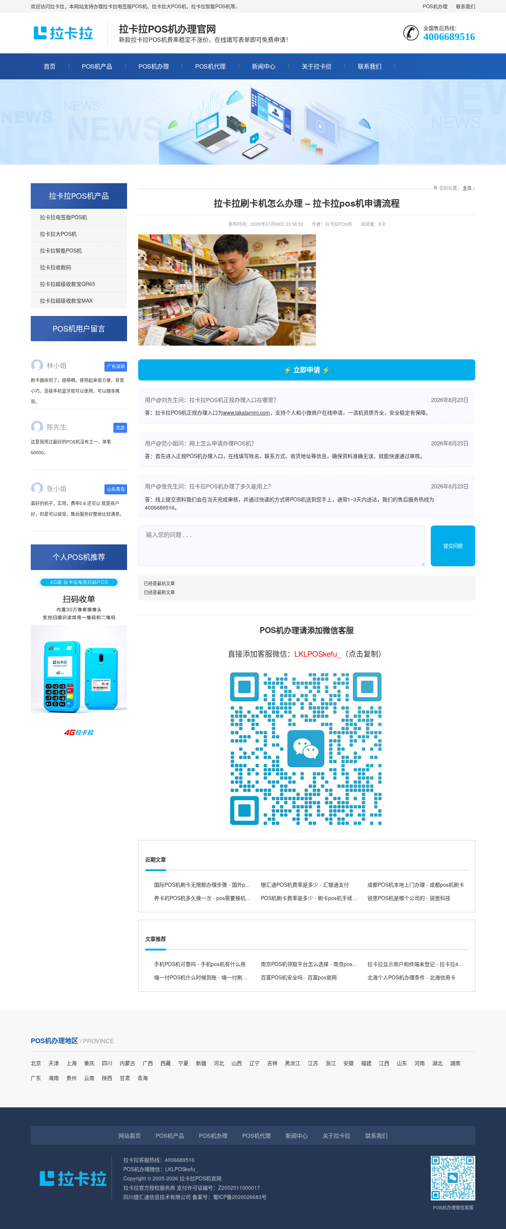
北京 (36, 1063)
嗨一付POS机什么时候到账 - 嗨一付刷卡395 (205, 977)
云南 (89, 1077)
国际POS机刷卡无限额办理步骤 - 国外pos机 (205, 884)
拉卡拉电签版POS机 (63, 217)
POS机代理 (210, 66)
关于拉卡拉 (317, 66)
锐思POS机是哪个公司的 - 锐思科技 (408, 898)
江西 (384, 1063)
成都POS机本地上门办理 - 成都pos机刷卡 (415, 884)
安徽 (348, 1063)
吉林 (272, 1063)
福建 (366, 1063)
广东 (36, 1077)
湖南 (455, 1063)
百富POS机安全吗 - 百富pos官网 (299, 977)
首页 (50, 66)
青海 (142, 1077)
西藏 (165, 1063)
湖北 (437, 1063)
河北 (219, 1063)
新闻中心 (264, 66)
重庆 (89, 1063)
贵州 (71, 1077)
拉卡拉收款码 (55, 267)
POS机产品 (97, 66)
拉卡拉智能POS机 (61, 250)
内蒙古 (127, 1063)
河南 (420, 1063)
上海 (71, 1063)
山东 (402, 1063)
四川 (107, 1063)
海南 (54, 1077)
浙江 (331, 1063)
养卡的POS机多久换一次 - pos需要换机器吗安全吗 (213, 898)
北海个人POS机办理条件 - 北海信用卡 (411, 977)
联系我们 (465, 6)
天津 (54, 1063)
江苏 (313, 1063)
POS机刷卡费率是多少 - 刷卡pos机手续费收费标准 (319, 898)
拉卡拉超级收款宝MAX (66, 300)
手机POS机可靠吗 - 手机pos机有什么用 (200, 964)
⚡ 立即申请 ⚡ (306, 370)
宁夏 (183, 1063)
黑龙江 (292, 1063)
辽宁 (254, 1063)
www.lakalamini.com (246, 412)
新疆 (201, 1063)
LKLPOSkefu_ (317, 653)
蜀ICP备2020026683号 (240, 1196)
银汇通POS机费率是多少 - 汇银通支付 (305, 884)
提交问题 (453, 546)
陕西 (107, 1077)
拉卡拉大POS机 (58, 233)
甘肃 (125, 1077)
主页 (467, 188)
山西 (237, 1063)
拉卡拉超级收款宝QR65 (67, 283)
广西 (148, 1063)
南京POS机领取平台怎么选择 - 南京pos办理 (312, 964)
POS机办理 (435, 6)
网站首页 (130, 1135)
